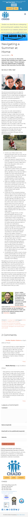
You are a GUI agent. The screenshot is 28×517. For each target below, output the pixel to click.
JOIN (13, 477)
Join (16, 8)
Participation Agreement (7, 492)
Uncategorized (11, 320)
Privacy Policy (5, 491)
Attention (6, 313)
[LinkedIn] (14, 510)
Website (4, 437)
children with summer (13, 321)
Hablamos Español (20, 1)
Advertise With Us (13, 491)
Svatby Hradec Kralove (13, 340)
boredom (4, 321)
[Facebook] (2, 510)
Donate (10, 8)
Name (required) (6, 425)
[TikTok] (18, 510)
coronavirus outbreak (14, 323)
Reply (24, 361)
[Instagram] (9, 510)
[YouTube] (7, 510)
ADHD (23, 320)
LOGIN (7, 477)
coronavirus (5, 323)
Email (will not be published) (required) (13, 431)
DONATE (21, 477)
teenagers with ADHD (14, 326)
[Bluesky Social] (16, 510)
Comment (4, 408)
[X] (5, 510)
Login (13, 5)
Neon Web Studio (21, 514)
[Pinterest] (12, 510)
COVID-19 (17, 324)
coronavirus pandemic (8, 324)
